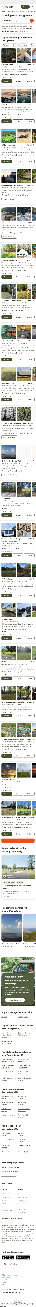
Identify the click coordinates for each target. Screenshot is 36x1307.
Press (3, 1207)
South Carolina (20, 11)
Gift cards (4, 1194)
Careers (3, 1204)
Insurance (21, 1206)
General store (5, 1197)
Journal (3, 1200)
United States (11, 11)
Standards (21, 1209)
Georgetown (29, 11)
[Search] (32, 21)
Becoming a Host (23, 1194)
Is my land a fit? (23, 1197)
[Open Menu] (32, 7)
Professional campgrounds (22, 1201)
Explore (3, 11)
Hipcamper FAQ (6, 1210)
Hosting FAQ (22, 1212)
